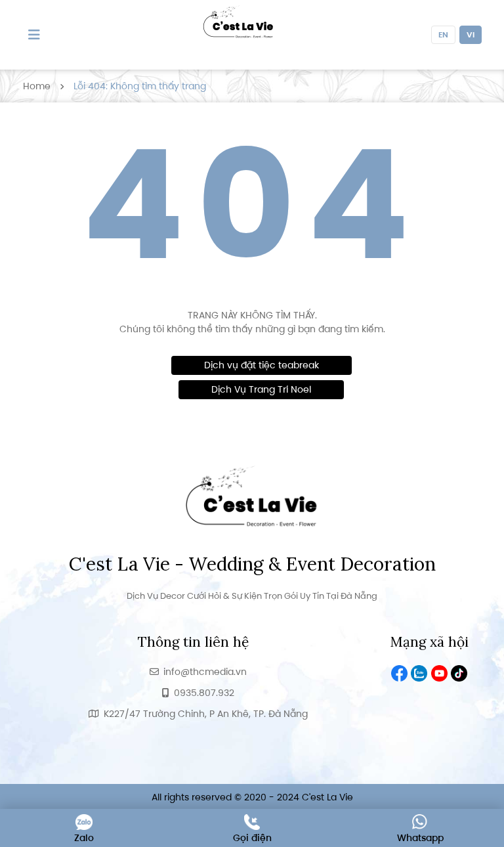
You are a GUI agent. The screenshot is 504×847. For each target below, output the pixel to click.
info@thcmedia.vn (205, 671)
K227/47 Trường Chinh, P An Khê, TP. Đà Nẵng (206, 713)
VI (470, 34)
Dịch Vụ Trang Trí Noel (261, 389)
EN (443, 34)
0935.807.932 (204, 692)
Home (37, 86)
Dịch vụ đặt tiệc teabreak (261, 365)
